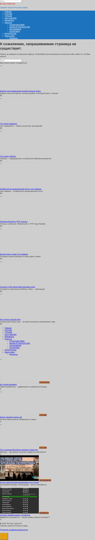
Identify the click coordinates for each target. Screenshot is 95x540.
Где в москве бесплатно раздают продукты (19, 450)
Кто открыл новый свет (10, 319)
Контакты (13, 38)
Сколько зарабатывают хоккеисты (15, 515)
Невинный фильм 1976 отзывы (14, 222)
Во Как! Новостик (7, 3)
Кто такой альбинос (8, 384)
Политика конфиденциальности (14, 530)
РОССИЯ (8, 14)
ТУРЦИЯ (8, 16)
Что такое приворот (8, 124)
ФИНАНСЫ (9, 20)
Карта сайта (10, 36)
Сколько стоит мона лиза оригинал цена (17, 287)
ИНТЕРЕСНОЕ (10, 34)
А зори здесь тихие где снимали (14, 254)
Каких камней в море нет (11, 417)
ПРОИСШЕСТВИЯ (16, 25)
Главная (8, 12)
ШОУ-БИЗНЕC (11, 18)
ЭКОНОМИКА (15, 29)
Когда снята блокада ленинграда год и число (19, 482)
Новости (8, 23)
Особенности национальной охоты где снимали (20, 189)
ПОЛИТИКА (14, 31)
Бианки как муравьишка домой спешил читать (20, 91)
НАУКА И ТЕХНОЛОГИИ (19, 27)
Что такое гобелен (8, 156)
